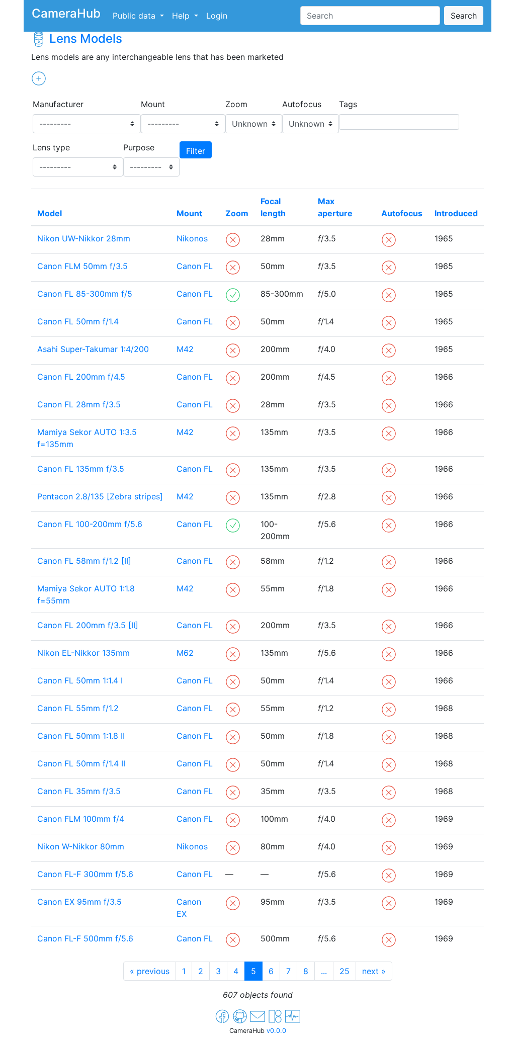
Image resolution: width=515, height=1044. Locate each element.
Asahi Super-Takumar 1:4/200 (93, 349)
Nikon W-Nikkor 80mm (80, 846)
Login (216, 16)
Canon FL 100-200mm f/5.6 (89, 524)
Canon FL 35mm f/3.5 (79, 791)
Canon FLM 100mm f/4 (80, 819)
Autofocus (301, 104)
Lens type (51, 147)
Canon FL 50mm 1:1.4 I (80, 680)
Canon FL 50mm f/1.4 (78, 321)
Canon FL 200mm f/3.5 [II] (87, 625)
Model (49, 213)
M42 (185, 349)
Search (464, 16)
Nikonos (192, 238)
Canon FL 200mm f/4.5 (81, 377)
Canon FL (195, 266)
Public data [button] (135, 16)
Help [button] (182, 16)
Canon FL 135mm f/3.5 (80, 469)
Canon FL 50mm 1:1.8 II (81, 736)
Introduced (456, 213)
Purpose (138, 147)
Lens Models (85, 38)
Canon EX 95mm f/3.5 (79, 902)
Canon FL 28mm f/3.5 (79, 404)
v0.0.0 (276, 1030)
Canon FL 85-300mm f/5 (84, 294)
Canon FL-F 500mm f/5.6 (85, 938)
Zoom (236, 104)
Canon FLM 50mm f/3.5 (82, 266)
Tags (348, 104)
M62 (185, 653)
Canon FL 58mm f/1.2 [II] (84, 561)
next (374, 971)
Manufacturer (58, 104)
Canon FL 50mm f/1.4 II (81, 763)
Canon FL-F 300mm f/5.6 (85, 874)
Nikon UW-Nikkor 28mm (83, 238)
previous (149, 971)
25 (344, 971)
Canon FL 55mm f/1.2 (78, 708)
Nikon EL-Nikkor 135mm (83, 653)
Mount (153, 104)
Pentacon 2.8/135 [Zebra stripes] (100, 496)
